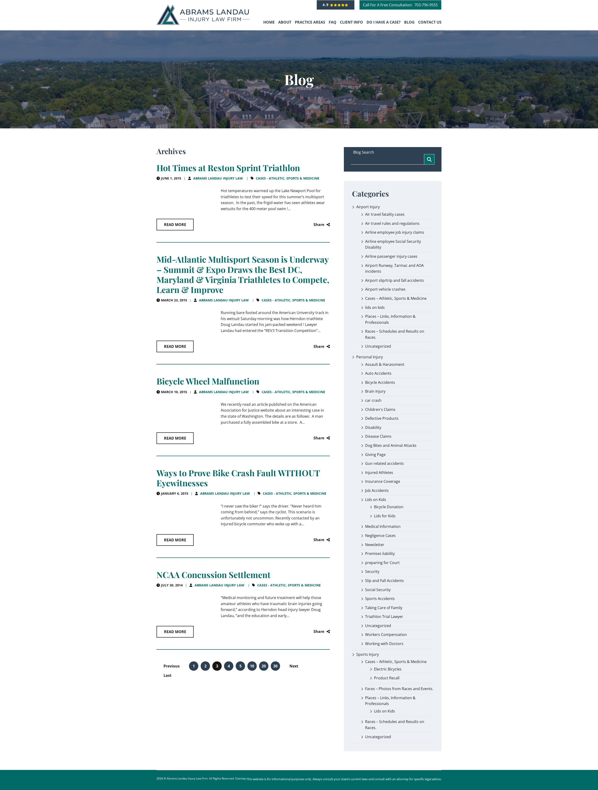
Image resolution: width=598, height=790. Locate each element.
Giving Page (375, 454)
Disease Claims (378, 436)
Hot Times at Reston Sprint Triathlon (228, 167)
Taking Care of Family (383, 607)
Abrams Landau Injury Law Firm (187, 778)
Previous (172, 666)
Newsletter (374, 544)
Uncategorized (378, 346)
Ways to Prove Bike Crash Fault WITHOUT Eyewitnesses (238, 477)
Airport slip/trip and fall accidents (394, 280)
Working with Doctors (384, 643)
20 (264, 666)
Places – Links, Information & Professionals (390, 319)
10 (252, 666)
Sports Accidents (380, 598)
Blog (409, 22)
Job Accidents (377, 490)
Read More (175, 224)
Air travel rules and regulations (392, 223)
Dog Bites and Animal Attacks (390, 445)
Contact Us (429, 22)
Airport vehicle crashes (385, 289)
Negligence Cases (380, 535)
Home (269, 22)
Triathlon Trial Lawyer (384, 616)
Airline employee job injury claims (394, 232)
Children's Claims (380, 409)
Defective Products (382, 418)
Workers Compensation (386, 634)
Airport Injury (368, 206)
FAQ (332, 22)
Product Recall (386, 678)
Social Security (378, 589)
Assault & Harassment (384, 364)
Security (372, 571)
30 (275, 666)
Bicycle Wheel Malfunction (208, 381)
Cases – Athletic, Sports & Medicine (396, 298)
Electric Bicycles (388, 669)
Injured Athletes (379, 472)
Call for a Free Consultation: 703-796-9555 (400, 4)
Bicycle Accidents (380, 382)
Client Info (351, 22)
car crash (373, 400)
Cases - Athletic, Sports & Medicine (287, 178)
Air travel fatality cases (385, 214)
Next (293, 666)
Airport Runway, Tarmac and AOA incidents (394, 268)
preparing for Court (382, 562)
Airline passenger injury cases (391, 256)
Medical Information (383, 526)
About (284, 22)
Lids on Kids (375, 499)
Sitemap (240, 778)
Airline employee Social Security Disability (393, 244)
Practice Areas (310, 22)
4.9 (326, 4)
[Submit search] (429, 159)
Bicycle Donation (388, 506)
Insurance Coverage (382, 481)
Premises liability (380, 553)
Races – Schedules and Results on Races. (394, 334)
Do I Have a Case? (384, 22)
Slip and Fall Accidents (384, 580)
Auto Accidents (378, 373)
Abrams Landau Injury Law (218, 178)
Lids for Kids (384, 515)
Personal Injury (369, 357)
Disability (373, 427)
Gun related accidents (384, 463)
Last (167, 675)
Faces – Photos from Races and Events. (399, 688)
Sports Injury (367, 654)
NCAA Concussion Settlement (214, 574)
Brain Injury (375, 391)
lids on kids (375, 307)
